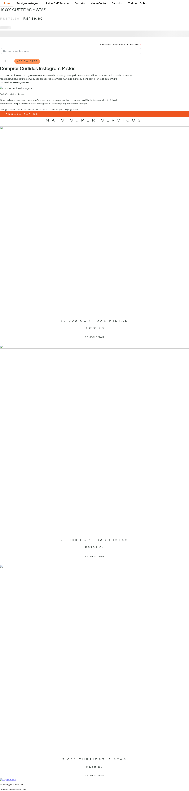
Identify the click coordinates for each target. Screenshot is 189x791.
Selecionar (95, 337)
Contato (80, 3)
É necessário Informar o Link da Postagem (120, 44)
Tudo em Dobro (138, 3)
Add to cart (27, 61)
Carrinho (117, 3)
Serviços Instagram (28, 3)
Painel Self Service (57, 3)
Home (6, 3)
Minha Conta (98, 3)
